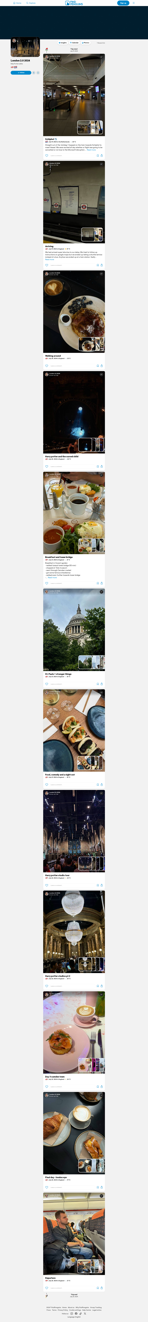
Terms (54, 1310)
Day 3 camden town (55, 1076)
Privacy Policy (63, 1310)
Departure (50, 1278)
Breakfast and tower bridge (59, 557)
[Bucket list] (38, 73)
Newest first (101, 43)
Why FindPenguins (82, 1307)
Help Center (86, 1310)
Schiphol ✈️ (51, 139)
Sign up (123, 3)
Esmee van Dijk (53, 58)
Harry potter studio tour (57, 875)
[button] (133, 3)
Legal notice (96, 1310)
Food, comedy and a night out (60, 774)
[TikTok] (80, 1314)
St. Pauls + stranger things (58, 674)
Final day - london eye (56, 1177)
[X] (85, 1314)
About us (71, 1307)
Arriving (49, 246)
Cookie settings (75, 1310)
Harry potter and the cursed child (61, 456)
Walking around (53, 355)
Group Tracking (96, 1307)
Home (64, 1307)
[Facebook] (76, 1314)
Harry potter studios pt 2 (57, 976)
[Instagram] (71, 1314)
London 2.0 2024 (20, 60)
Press (49, 1310)
